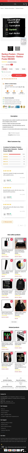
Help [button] (25, 451)
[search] (24, 4)
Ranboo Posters (19, 8)
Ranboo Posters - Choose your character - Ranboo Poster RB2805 (7, 293)
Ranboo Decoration (9, 8)
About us (3, 408)
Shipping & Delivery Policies (6, 422)
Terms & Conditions (5, 410)
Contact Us (3, 428)
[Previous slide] (2, 27)
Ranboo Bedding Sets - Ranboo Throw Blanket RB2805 (19, 252)
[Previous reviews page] (18, 225)
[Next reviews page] (25, 225)
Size (2, 66)
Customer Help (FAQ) (5, 430)
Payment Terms (4, 424)
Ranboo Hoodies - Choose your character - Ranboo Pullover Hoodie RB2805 (20, 293)
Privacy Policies (4, 412)
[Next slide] (25, 27)
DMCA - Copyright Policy (6, 414)
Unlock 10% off (3, 447)
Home (2, 8)
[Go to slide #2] (17, 48)
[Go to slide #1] (10, 48)
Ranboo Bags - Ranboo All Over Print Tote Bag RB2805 (7, 252)
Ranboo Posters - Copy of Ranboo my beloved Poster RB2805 (7, 344)
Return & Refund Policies (6, 426)
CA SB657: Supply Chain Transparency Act (10, 416)
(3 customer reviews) (12, 62)
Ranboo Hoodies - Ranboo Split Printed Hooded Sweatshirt (20, 314)
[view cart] (26, 4)
